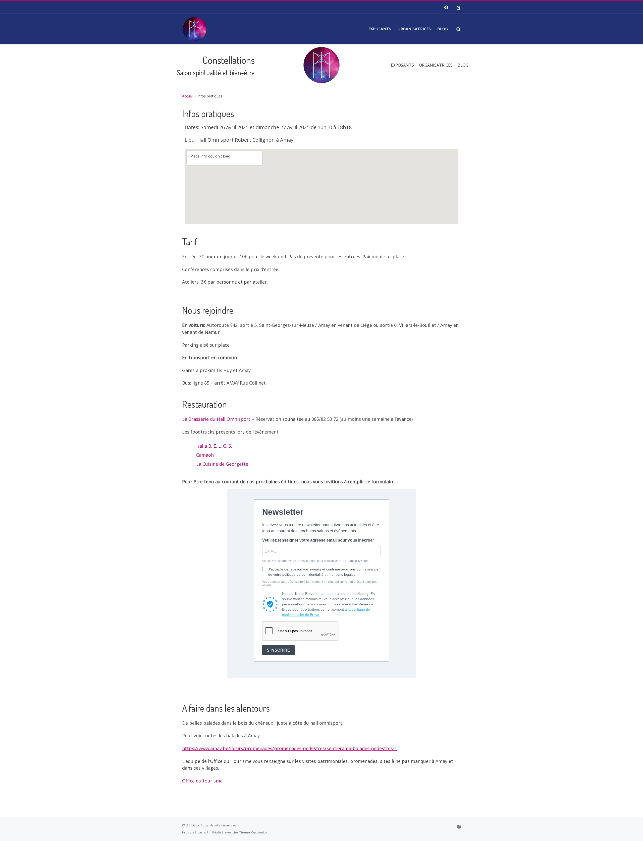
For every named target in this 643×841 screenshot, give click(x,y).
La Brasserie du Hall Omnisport (216, 419)
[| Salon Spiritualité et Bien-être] (194, 27)
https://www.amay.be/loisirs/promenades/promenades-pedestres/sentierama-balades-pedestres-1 (289, 748)
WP (206, 832)
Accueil (187, 96)
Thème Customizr (253, 832)
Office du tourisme (202, 781)
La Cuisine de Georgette (222, 464)
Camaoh (205, 455)
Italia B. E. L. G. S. (214, 446)
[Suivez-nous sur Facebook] (446, 7)
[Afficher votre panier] (458, 7)
